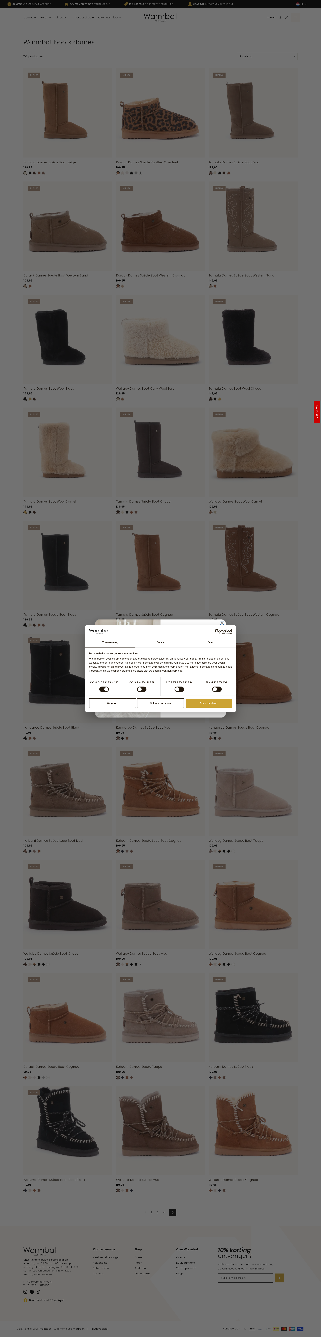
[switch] (141, 689)
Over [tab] (210, 642)
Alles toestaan (208, 703)
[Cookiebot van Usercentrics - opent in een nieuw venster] (217, 631)
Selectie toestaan (160, 703)
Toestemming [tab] (110, 642)
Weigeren (112, 703)
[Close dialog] (222, 623)
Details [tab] (160, 642)
